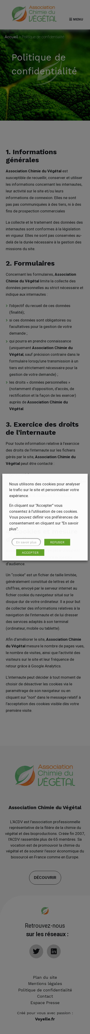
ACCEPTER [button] (30, 552)
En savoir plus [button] (26, 542)
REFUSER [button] (57, 542)
